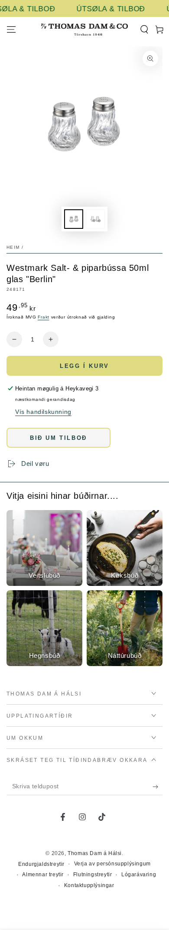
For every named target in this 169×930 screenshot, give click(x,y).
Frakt (43, 317)
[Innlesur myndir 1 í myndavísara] (73, 219)
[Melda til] (157, 786)
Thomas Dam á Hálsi (95, 853)
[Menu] (11, 29)
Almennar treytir (43, 874)
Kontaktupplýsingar (89, 885)
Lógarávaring (138, 874)
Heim (13, 247)
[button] (144, 29)
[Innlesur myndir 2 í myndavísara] (95, 219)
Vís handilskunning (43, 411)
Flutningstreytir (92, 874)
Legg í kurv (84, 366)
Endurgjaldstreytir (41, 864)
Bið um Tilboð (58, 438)
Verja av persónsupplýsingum (112, 864)
